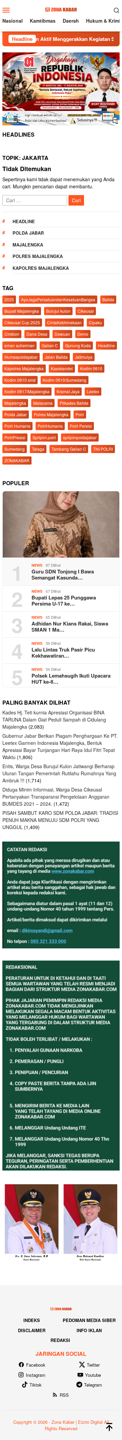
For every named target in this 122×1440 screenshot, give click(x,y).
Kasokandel (62, 368)
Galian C (50, 345)
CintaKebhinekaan (64, 322)
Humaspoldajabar (21, 357)
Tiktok (35, 1385)
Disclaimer (31, 1330)
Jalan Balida (56, 357)
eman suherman (19, 345)
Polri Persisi (81, 426)
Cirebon (11, 334)
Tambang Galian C (69, 449)
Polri (80, 414)
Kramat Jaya (68, 391)
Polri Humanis (17, 426)
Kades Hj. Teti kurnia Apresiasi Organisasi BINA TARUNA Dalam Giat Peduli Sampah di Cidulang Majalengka (54, 719)
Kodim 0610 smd (20, 380)
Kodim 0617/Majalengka (26, 391)
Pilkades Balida (74, 403)
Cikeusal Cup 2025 (22, 322)
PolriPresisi (14, 437)
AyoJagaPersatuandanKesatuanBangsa (58, 299)
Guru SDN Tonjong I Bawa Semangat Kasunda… (63, 574)
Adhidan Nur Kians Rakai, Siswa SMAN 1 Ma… (70, 626)
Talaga (38, 449)
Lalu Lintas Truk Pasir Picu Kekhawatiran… (63, 652)
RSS (64, 1395)
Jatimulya (84, 357)
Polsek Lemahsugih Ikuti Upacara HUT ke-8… (71, 678)
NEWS (37, 565)
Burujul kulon (58, 311)
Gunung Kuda (78, 345)
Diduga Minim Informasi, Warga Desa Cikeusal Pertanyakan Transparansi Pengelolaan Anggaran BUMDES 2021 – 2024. (55, 796)
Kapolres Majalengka (41, 268)
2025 (9, 299)
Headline (24, 221)
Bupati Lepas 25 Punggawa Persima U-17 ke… (64, 600)
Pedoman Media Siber (89, 1320)
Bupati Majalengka (21, 311)
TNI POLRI (103, 449)
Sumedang (14, 449)
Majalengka (28, 244)
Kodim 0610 (91, 368)
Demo (82, 334)
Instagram (35, 1375)
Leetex (93, 391)
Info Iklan (89, 1330)
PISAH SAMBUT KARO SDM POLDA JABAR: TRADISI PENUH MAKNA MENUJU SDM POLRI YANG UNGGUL (60, 819)
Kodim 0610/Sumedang (64, 380)
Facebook (35, 1365)
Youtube (93, 1375)
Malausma (43, 403)
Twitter (93, 1365)
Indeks (31, 1320)
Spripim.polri (44, 437)
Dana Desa (36, 334)
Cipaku (95, 322)
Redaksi (60, 1340)
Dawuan (62, 334)
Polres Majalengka (38, 256)
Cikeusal (86, 311)
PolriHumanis (50, 426)
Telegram (93, 1385)
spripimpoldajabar (80, 437)
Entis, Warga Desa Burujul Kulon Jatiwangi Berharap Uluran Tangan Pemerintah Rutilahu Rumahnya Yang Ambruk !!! (59, 773)
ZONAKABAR (16, 460)
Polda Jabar (28, 233)
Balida (108, 299)
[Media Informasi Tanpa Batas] (61, 9)
